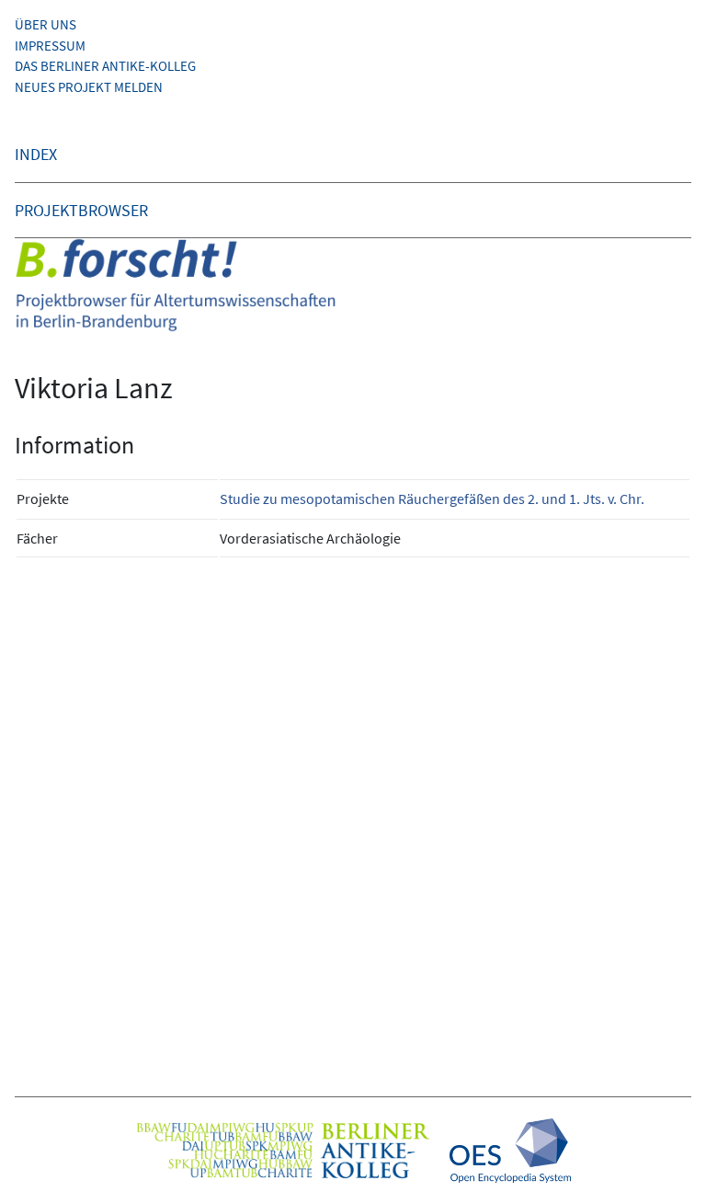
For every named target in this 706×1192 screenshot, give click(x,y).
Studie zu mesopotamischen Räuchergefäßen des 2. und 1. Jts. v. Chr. (432, 498)
